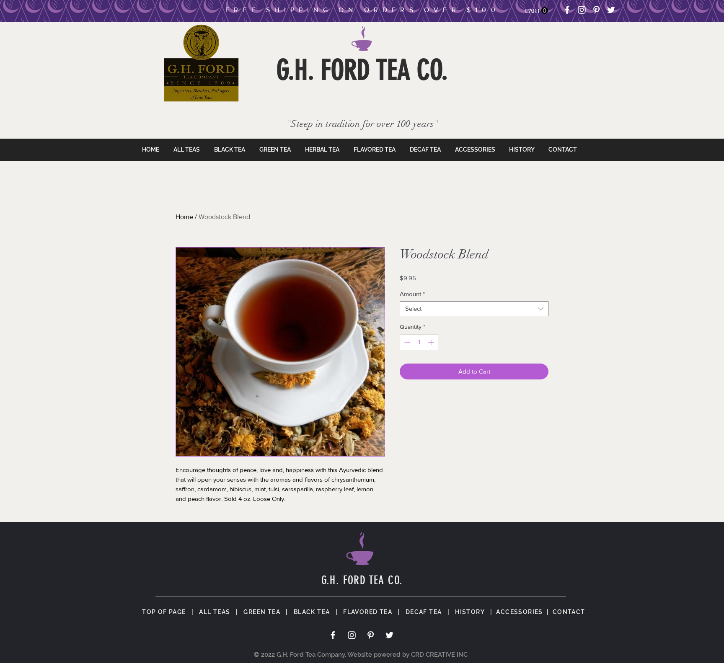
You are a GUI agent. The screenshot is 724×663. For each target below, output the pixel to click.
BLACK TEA (312, 612)
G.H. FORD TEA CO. (362, 70)
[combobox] (474, 308)
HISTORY (470, 612)
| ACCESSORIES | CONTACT (535, 612)
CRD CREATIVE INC (439, 654)
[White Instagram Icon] (582, 10)
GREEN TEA (261, 612)
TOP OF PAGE (164, 612)
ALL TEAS (214, 612)
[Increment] (432, 342)
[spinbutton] (419, 342)
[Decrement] (406, 342)
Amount (412, 293)
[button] (536, 10)
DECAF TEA (424, 612)
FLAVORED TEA (367, 612)
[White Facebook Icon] (567, 10)
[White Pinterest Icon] (596, 10)
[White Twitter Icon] (611, 10)
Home (184, 216)
